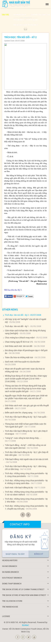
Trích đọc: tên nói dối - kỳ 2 (17, 315)
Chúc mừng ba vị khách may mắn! (20, 337)
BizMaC (25, 625)
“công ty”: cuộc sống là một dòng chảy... (22, 438)
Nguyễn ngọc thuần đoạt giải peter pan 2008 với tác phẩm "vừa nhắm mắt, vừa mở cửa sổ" (26, 397)
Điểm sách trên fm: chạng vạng (18, 412)
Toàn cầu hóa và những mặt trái (19, 357)
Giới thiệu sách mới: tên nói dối (18, 346)
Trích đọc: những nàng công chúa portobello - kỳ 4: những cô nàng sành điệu (26, 482)
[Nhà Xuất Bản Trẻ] (16, 4)
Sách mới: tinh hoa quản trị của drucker (22, 361)
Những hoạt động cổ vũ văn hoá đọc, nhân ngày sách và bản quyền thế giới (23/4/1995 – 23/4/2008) (26, 378)
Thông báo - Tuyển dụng (25, 19)
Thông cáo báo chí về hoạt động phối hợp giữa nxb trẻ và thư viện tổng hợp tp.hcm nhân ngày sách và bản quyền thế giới (25, 388)
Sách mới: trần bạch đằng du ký (19, 487)
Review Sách (20, 14)
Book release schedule (25, 24)
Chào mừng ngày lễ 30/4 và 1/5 (19, 341)
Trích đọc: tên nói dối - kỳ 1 (17, 326)
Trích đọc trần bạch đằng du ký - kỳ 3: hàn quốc (25, 416)
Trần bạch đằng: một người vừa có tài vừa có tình (26, 459)
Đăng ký (38, 554)
